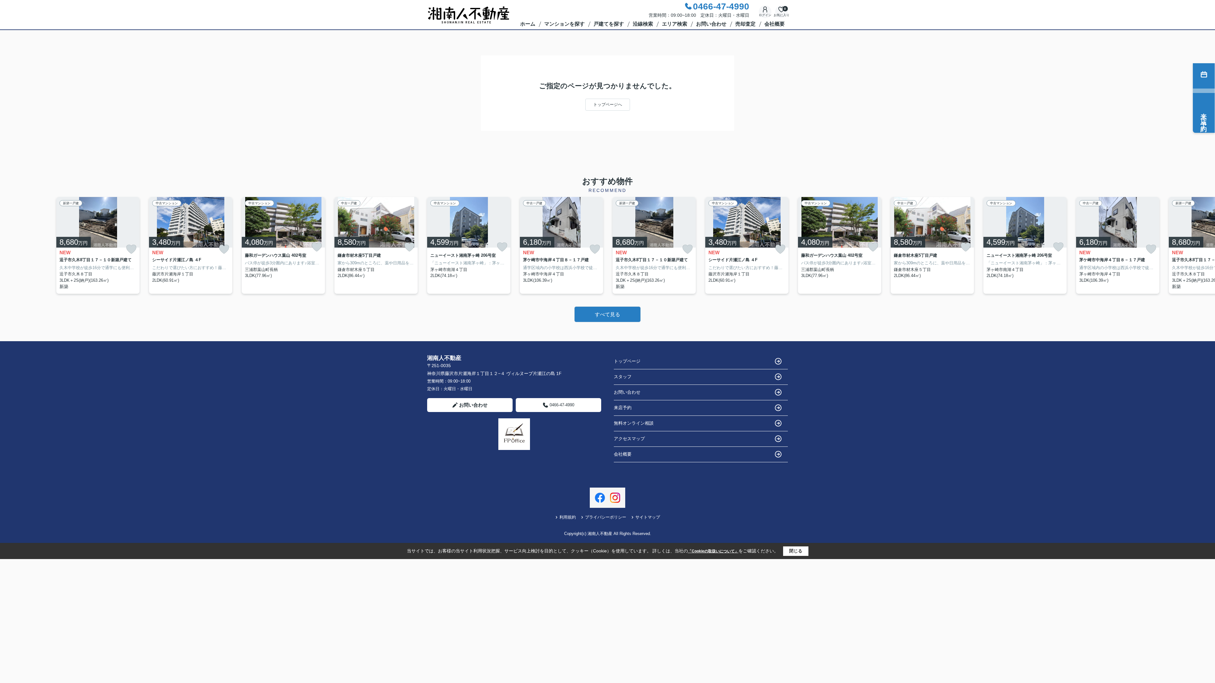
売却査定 (745, 24)
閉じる (795, 550)
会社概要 (774, 24)
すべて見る (607, 314)
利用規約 (567, 517)
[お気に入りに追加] (131, 249)
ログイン (765, 15)
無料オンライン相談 (634, 423)
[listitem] (468, 245)
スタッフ (623, 376)
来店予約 (623, 407)
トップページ (627, 361)
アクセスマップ (629, 438)
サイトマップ (647, 517)
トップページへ (607, 104)
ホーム (527, 24)
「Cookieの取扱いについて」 (713, 551)
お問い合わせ (711, 24)
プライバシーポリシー (605, 517)
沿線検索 (643, 24)
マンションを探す (564, 24)
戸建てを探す (609, 24)
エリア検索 (674, 24)
